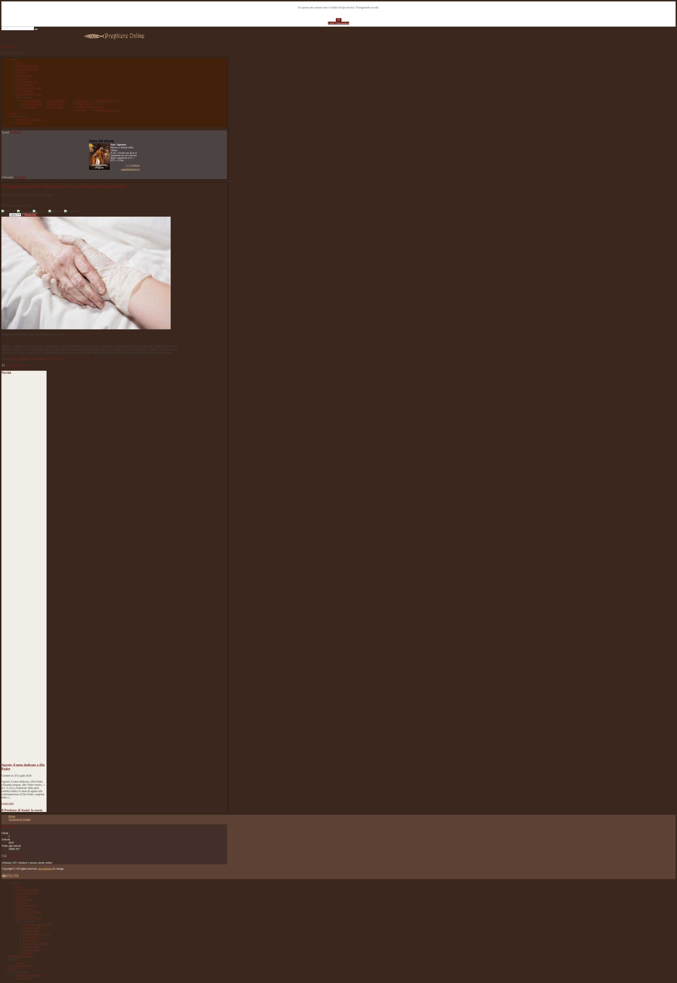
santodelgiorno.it (130, 169)
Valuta (4, 214)
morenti (34, 358)
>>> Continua (132, 165)
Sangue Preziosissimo (51, 358)
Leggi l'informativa (338, 23)
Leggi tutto (7, 782)
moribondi (24, 358)
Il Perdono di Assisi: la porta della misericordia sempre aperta (21, 793)
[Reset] (36, 29)
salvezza (12, 358)
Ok (338, 20)
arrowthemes (45, 868)
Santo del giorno (101, 140)
